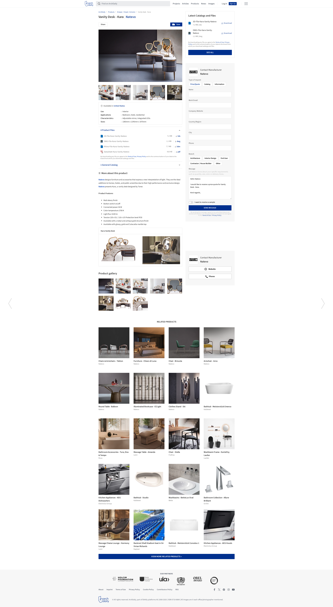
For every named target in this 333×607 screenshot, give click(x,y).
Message (192, 169)
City (190, 132)
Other (218, 163)
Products (195, 3)
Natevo (131, 17)
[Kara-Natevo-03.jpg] (106, 303)
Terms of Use (132, 156)
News (203, 3)
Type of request (195, 80)
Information (219, 84)
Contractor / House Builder (200, 163)
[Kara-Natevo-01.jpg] (174, 92)
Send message (210, 208)
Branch (191, 154)
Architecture (195, 158)
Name (191, 89)
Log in (224, 3)
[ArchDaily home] (89, 3)
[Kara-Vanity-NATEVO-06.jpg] (106, 92)
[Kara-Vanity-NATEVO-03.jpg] (140, 303)
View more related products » (166, 556)
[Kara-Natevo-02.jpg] (157, 92)
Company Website (196, 111)
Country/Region (195, 121)
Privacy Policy (141, 156)
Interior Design (210, 158)
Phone (191, 143)
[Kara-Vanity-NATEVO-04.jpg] (140, 92)
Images (211, 3)
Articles (185, 3)
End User (224, 158)
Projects (176, 3)
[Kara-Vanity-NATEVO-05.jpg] (123, 92)
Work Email (193, 100)
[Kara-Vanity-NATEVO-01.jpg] (123, 303)
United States (119, 106)
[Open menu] (246, 4)
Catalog (207, 84)
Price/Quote (195, 84)
